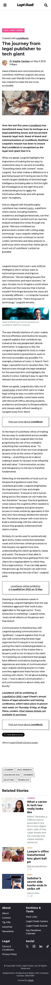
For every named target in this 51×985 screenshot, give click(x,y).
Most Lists (31, 917)
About (5, 913)
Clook (30, 980)
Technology (23, 780)
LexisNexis (22, 38)
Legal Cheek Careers (13, 30)
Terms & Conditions (8, 948)
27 (31, 896)
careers (31, 798)
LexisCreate (8, 390)
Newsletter (8, 931)
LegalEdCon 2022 (11, 696)
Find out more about (25, 422)
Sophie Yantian (21, 61)
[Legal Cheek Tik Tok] (47, 946)
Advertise (7, 927)
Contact (6, 918)
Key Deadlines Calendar (33, 932)
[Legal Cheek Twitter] (27, 946)
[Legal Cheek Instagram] (34, 946)
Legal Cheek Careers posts (23, 742)
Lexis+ (30, 208)
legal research (24, 770)
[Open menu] (5, 5)
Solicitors (8, 780)
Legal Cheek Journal (36, 926)
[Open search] (46, 5)
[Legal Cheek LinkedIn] (40, 946)
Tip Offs (6, 922)
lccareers (8, 770)
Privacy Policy (9, 954)
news (29, 848)
